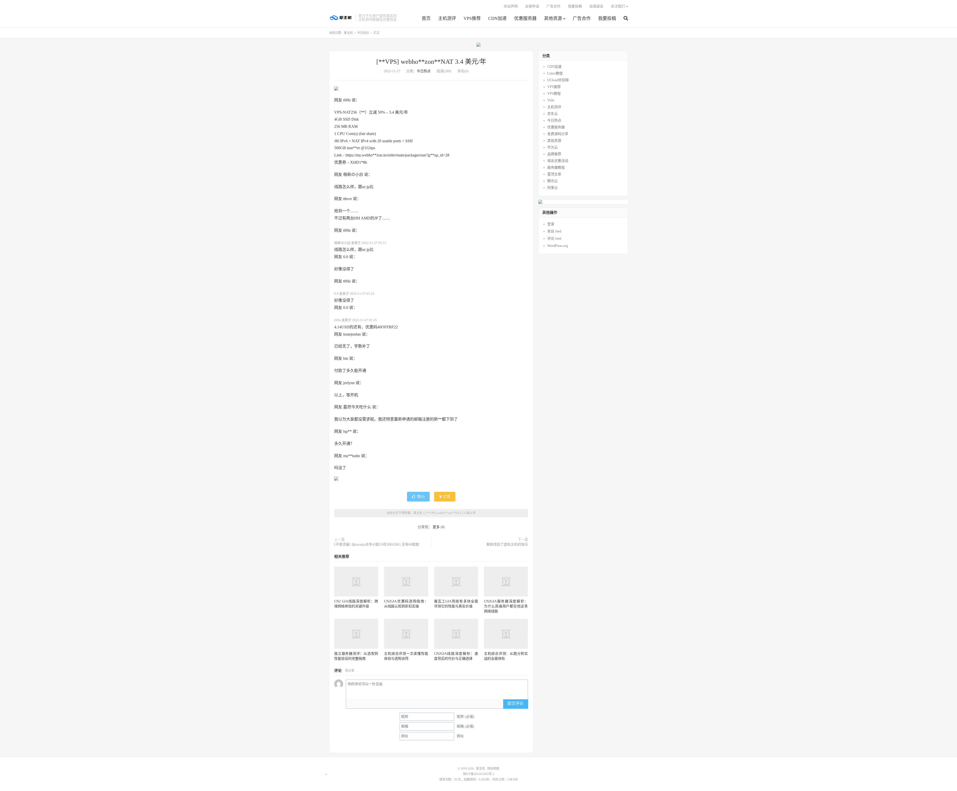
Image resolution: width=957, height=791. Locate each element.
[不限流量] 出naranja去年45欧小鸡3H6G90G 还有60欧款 (376, 544)
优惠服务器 (525, 18)
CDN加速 (497, 18)
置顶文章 (554, 174)
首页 (426, 18)
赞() (421, 497)
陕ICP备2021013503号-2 (478, 774)
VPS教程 (554, 93)
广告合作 (582, 18)
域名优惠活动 (557, 161)
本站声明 (511, 6)
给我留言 (596, 6)
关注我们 (618, 6)
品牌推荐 (554, 154)
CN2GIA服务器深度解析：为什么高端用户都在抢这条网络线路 (506, 606)
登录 (550, 224)
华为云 (552, 147)
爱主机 (341, 18)
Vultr (551, 100)
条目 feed (554, 231)
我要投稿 (607, 18)
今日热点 (363, 33)
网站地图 (493, 768)
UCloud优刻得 (558, 80)
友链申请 (532, 6)
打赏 (446, 497)
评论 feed (554, 238)
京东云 (552, 114)
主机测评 (447, 18)
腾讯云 (552, 181)
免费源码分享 (557, 134)
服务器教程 (556, 167)
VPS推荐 (472, 18)
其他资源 (553, 18)
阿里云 (552, 188)
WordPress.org (557, 246)
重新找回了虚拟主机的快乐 (507, 544)
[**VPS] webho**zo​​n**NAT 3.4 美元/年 (431, 61)
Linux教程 (555, 73)
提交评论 (515, 703)
